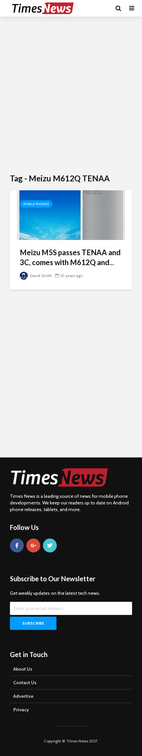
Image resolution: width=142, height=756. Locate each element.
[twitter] (50, 545)
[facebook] (17, 545)
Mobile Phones (36, 204)
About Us (22, 669)
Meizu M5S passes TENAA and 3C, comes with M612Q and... (70, 257)
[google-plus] (33, 545)
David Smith (40, 275)
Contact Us (25, 682)
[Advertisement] (71, 94)
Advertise (23, 696)
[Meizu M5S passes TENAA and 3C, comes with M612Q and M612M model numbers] (71, 215)
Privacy (21, 710)
